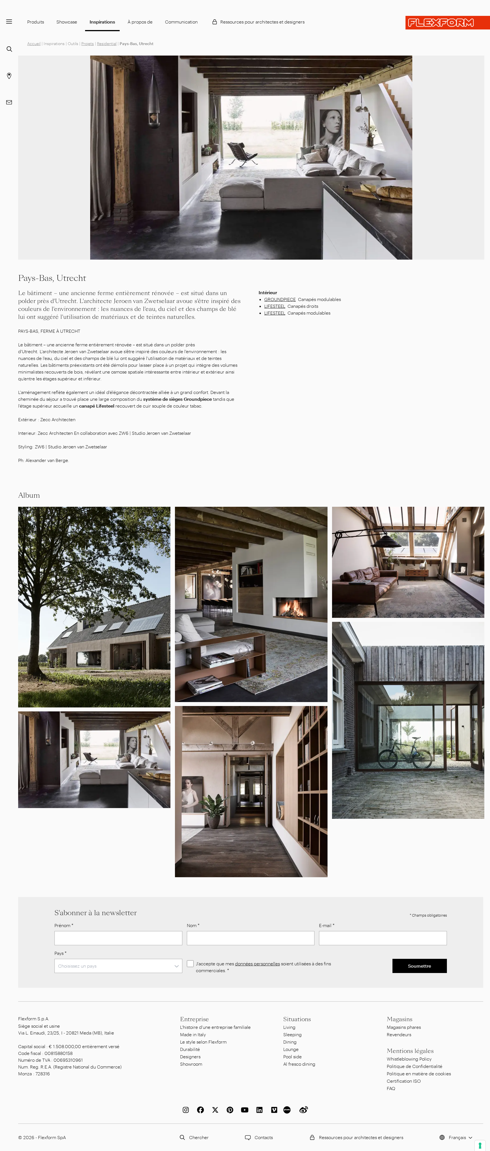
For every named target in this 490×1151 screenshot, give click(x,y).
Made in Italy (193, 1034)
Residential (107, 43)
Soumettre (419, 965)
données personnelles (257, 963)
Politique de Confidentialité (414, 1066)
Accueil (34, 43)
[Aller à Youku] (287, 1110)
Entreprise (194, 1019)
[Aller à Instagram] (184, 1109)
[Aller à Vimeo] (273, 1109)
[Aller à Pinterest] (228, 1109)
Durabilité (190, 1049)
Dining (290, 1041)
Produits (35, 21)
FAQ (391, 1088)
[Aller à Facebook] (199, 1109)
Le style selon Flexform (203, 1041)
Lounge (291, 1049)
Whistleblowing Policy (409, 1058)
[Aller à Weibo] (302, 1109)
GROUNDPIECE (280, 299)
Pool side (292, 1056)
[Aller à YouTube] (243, 1109)
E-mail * (327, 925)
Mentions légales (410, 1051)
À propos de (140, 21)
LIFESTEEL (274, 306)
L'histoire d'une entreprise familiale (215, 1027)
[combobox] (118, 966)
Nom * (193, 925)
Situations (297, 1019)
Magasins (399, 1019)
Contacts (264, 1137)
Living (289, 1027)
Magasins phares (404, 1027)
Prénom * (63, 925)
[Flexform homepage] (447, 22)
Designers (190, 1056)
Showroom (191, 1064)
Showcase (66, 21)
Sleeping (292, 1034)
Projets (87, 43)
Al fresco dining (299, 1064)
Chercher (199, 1137)
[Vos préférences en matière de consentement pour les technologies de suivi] (480, 1145)
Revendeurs (399, 1034)
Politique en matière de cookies (419, 1073)
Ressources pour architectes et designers (262, 21)
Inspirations (102, 21)
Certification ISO (404, 1081)
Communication (181, 21)
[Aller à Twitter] (214, 1109)
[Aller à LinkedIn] (258, 1109)
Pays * (60, 953)
